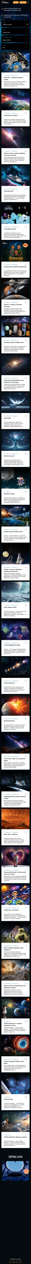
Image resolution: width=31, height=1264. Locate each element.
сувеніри (16, 2)
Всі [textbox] (4, 47)
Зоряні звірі (7, 418)
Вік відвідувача (7, 37)
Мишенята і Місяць (9, 493)
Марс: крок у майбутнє (11, 834)
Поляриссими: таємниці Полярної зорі (15, 266)
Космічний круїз (8, 191)
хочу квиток (23, 2)
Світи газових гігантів (10, 607)
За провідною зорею (10, 229)
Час (4, 29)
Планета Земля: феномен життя (13, 531)
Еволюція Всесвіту (9, 720)
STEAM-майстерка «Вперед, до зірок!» (15, 1137)
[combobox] (15, 32)
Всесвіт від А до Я (9, 456)
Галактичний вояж (9, 683)
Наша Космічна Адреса (10, 115)
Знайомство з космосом (11, 910)
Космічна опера (8, 1099)
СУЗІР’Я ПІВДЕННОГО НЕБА (12, 645)
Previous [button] (2, 1171)
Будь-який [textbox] (6, 32)
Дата (4, 22)
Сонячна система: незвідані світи (14, 342)
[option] (15, 1171)
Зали (4, 45)
